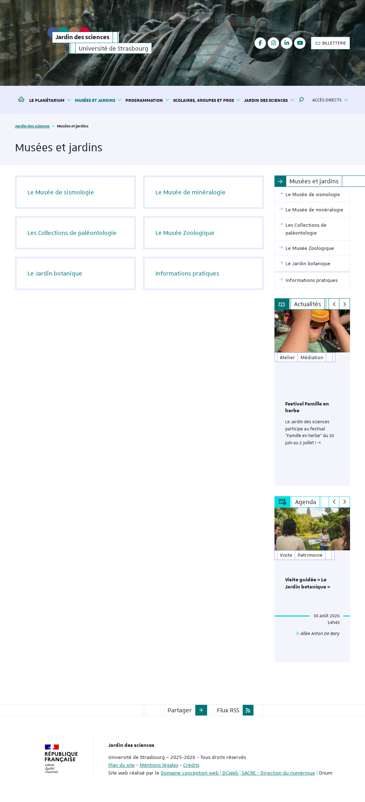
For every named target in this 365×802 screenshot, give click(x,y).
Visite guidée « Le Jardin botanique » (307, 583)
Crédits (191, 765)
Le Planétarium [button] (47, 100)
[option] (312, 398)
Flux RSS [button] (228, 710)
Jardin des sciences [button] (266, 100)
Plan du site (121, 765)
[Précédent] (334, 304)
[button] (302, 100)
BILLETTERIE (333, 43)
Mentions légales (159, 765)
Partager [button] (180, 710)
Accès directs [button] (326, 100)
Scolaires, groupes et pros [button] (203, 100)
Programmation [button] (144, 100)
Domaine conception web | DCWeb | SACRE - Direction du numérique (238, 773)
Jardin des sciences (32, 126)
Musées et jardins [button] (95, 100)
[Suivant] (344, 304)
